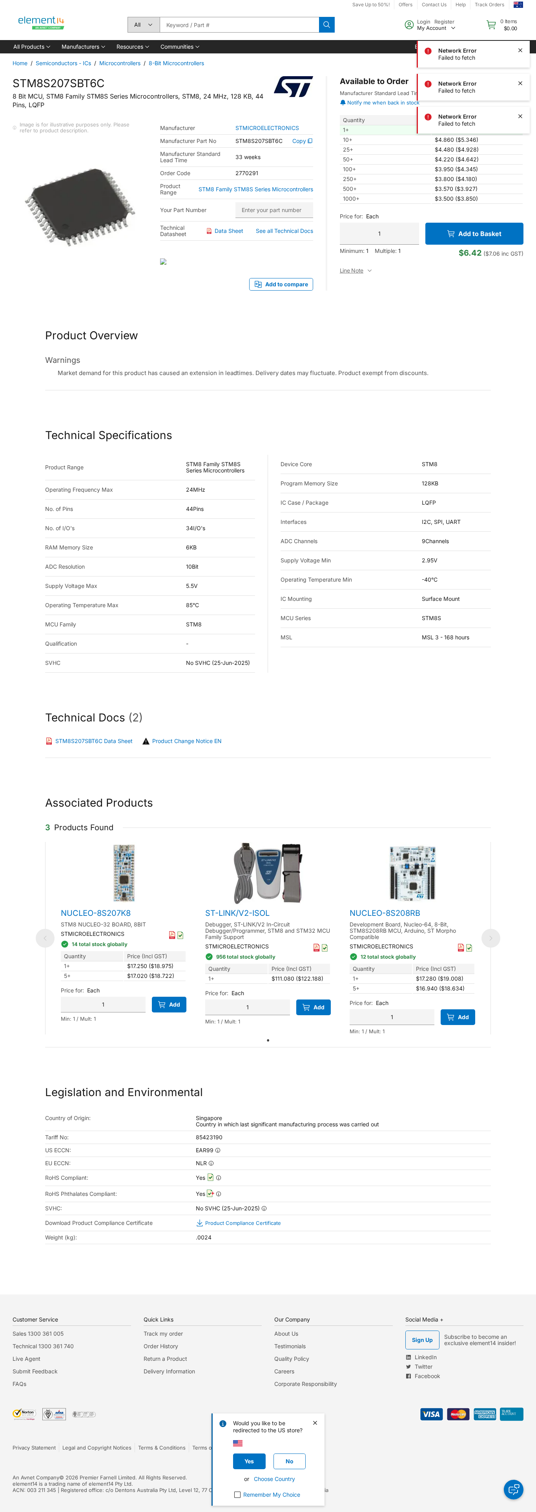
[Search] (327, 25)
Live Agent (26, 1358)
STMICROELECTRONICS (267, 128)
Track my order (163, 1333)
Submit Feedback (35, 1371)
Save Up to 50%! (371, 4)
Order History (161, 1346)
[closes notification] (520, 17)
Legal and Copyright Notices (96, 1447)
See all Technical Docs (284, 230)
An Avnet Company (36, 1477)
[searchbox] (239, 25)
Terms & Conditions (162, 1447)
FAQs (19, 1383)
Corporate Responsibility (305, 1383)
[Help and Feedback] (513, 1489)
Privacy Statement (34, 1447)
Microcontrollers (119, 63)
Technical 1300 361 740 (43, 1346)
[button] (31, 46)
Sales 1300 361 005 (38, 1333)
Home (20, 63)
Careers (284, 1371)
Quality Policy (291, 1358)
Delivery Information (169, 1371)
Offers (405, 4)
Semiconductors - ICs (63, 63)
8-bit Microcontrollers (176, 63)
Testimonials (290, 1346)
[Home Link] (42, 25)
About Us (286, 1333)
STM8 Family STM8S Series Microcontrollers (256, 189)
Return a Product (165, 1358)
